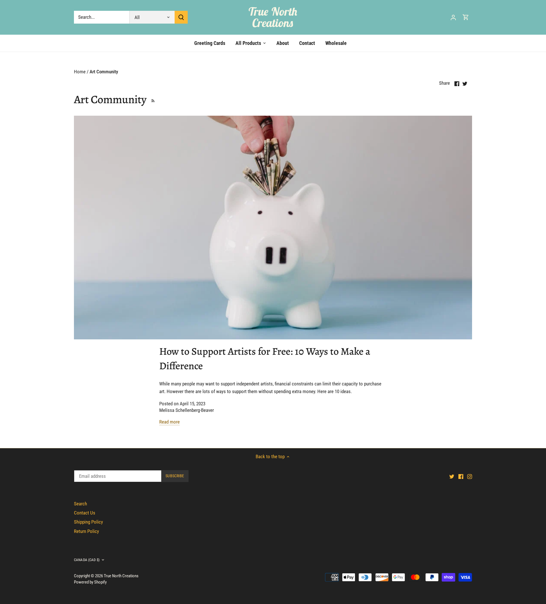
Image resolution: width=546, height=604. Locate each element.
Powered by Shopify (90, 582)
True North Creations (273, 17)
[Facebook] (460, 476)
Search (80, 504)
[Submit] (181, 17)
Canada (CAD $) (87, 560)
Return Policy (86, 531)
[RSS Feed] (151, 99)
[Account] (453, 17)
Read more (169, 422)
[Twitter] (451, 476)
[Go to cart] (465, 17)
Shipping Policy (88, 522)
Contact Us (84, 513)
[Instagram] (469, 476)
